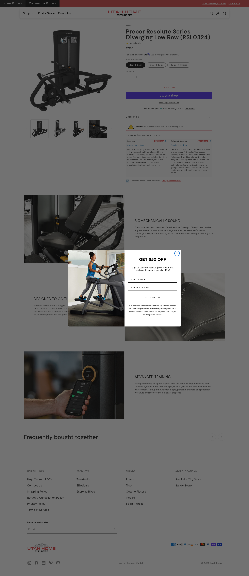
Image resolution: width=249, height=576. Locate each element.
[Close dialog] (177, 253)
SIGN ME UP (152, 297)
